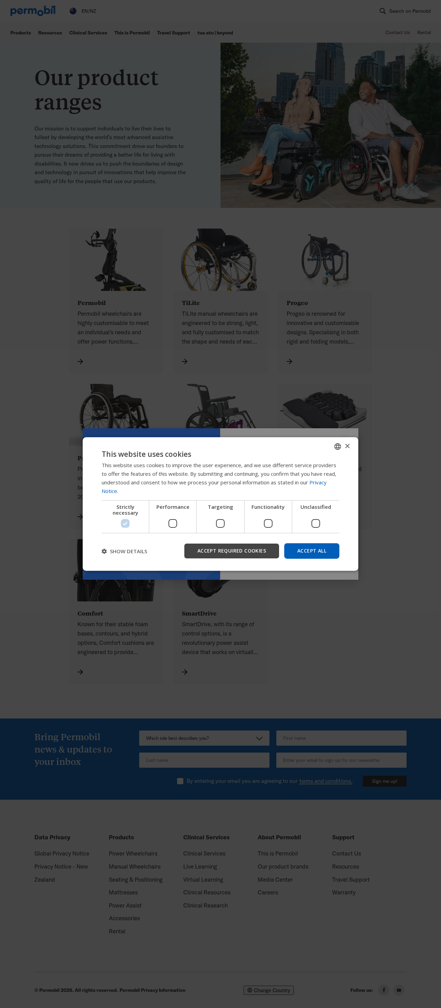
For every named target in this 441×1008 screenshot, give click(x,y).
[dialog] (220, 504)
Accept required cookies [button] (231, 550)
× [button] (347, 446)
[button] (124, 551)
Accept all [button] (311, 550)
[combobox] (337, 446)
